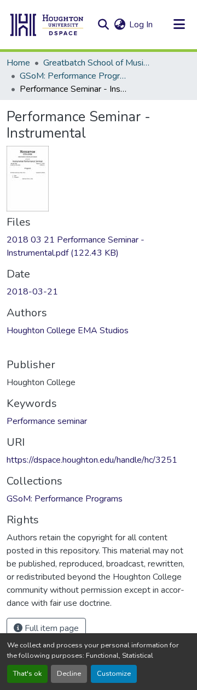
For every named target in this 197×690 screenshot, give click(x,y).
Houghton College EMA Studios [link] (68, 331)
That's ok (27, 674)
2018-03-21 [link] (32, 292)
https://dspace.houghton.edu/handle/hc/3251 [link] (92, 460)
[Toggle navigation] (179, 24)
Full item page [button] (50, 628)
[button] (47, 24)
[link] (98, 246)
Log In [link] (141, 25)
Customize (114, 674)
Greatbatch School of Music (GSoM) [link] (98, 63)
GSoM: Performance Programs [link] (74, 76)
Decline (69, 674)
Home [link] (18, 63)
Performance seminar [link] (47, 421)
